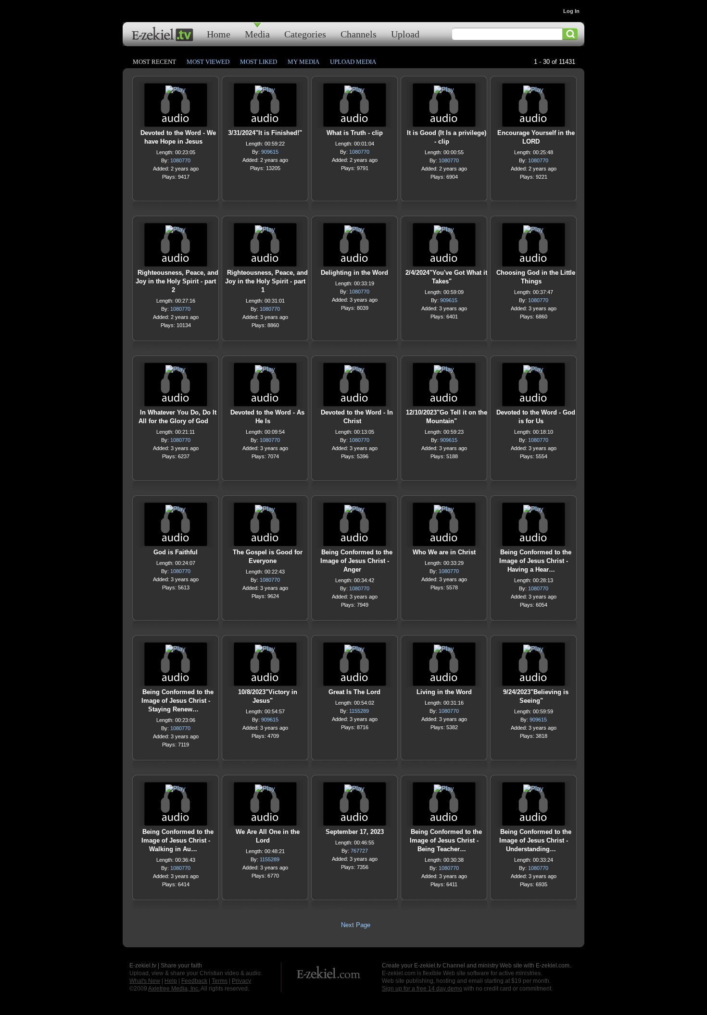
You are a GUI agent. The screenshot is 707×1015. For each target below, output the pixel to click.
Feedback (194, 981)
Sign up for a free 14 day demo (422, 988)
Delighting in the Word (354, 272)
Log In (571, 11)
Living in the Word (444, 692)
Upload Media (353, 61)
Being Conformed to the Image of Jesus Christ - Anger (356, 561)
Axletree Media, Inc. (174, 988)
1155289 (359, 711)
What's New (144, 981)
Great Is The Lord (354, 692)
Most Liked (258, 61)
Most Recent (154, 61)
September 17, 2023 (355, 831)
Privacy (241, 981)
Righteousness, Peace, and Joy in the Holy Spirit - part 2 (177, 281)
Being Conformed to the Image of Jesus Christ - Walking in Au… (177, 840)
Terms (219, 981)
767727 (359, 851)
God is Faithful (175, 552)
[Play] (175, 92)
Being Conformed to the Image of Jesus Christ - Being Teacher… (446, 840)
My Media (303, 61)
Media (257, 34)
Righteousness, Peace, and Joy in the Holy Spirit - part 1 (266, 281)
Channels (359, 34)
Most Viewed (208, 61)
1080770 (180, 160)
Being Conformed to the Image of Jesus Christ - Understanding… (535, 840)
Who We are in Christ (444, 552)
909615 (269, 152)
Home (218, 34)
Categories (305, 34)
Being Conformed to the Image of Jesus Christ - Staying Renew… (177, 700)
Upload (405, 34)
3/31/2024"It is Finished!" (265, 132)
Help (170, 981)
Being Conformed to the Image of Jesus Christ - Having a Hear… (535, 561)
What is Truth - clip (355, 132)
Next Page (355, 925)
